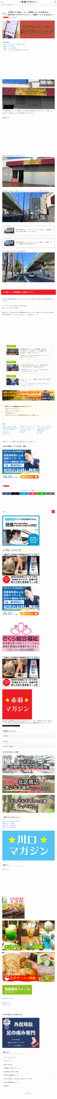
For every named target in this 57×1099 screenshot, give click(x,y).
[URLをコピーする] (50, 493)
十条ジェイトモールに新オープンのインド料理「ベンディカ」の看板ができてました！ (44, 428)
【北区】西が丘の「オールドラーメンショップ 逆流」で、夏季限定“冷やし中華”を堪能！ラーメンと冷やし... (33, 230)
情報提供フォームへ (33, 314)
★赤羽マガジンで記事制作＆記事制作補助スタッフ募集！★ (18, 441)
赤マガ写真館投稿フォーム (11, 1082)
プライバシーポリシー (10, 1057)
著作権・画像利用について (11, 1075)
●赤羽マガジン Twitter (8, 823)
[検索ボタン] (55, 2)
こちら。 (19, 408)
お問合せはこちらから (8, 998)
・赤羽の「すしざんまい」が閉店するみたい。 (14, 44)
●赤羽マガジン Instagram (9, 825)
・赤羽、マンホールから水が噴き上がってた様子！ (16, 50)
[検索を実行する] (53, 511)
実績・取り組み (8, 1064)
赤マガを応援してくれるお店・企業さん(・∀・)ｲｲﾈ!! (18, 1078)
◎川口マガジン (6, 1002)
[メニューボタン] (2, 2)
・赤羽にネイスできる (8, 46)
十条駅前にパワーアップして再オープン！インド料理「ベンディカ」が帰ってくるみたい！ (27, 428)
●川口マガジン (6, 869)
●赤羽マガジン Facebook (9, 827)
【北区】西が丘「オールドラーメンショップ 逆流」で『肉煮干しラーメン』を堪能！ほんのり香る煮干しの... (34, 243)
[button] (6, 493)
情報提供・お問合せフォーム (12, 1068)
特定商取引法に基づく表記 (11, 1071)
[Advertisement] (28, 63)
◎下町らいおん (6, 1004)
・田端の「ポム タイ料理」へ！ (10, 48)
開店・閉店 (6, 17)
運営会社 (6, 1086)
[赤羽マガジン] (28, 2)
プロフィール (7, 1061)
